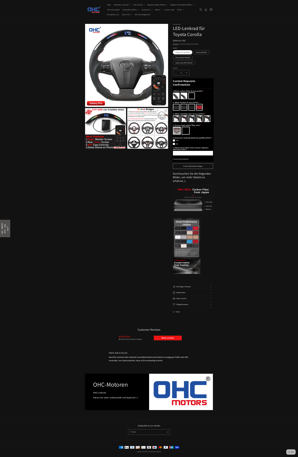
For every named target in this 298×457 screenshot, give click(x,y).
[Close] (179, 209)
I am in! (165, 234)
